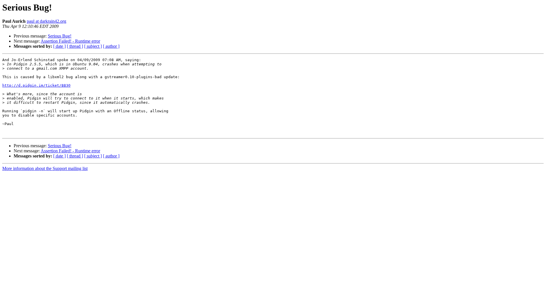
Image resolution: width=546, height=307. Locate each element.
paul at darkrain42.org (46, 21)
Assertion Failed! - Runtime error (70, 41)
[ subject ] (93, 46)
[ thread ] (75, 46)
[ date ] (59, 46)
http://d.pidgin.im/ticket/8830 (36, 85)
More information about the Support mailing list (45, 168)
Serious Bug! (59, 36)
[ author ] (111, 46)
